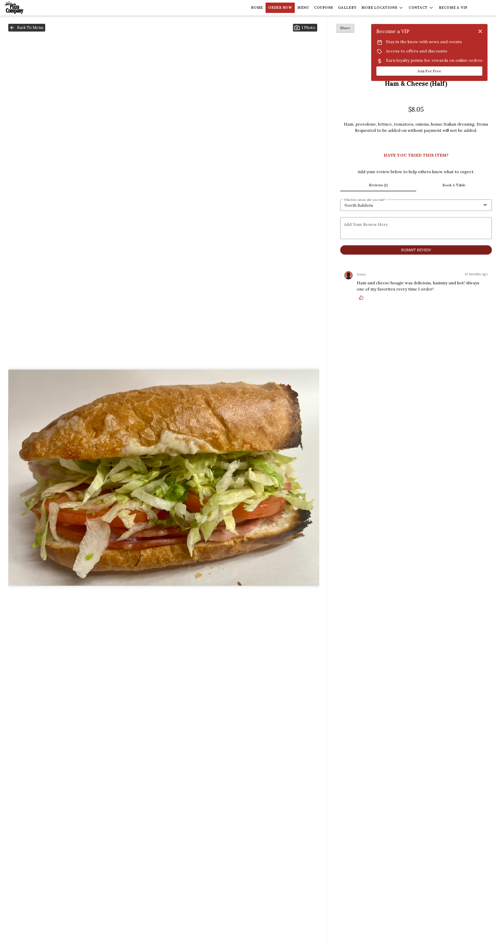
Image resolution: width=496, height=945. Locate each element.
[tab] (378, 185)
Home (257, 7)
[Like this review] (362, 297)
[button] (382, 8)
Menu (303, 7)
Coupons (323, 7)
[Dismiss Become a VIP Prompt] (480, 31)
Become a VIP (453, 7)
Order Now (280, 7)
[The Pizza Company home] (27, 7)
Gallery (347, 7)
